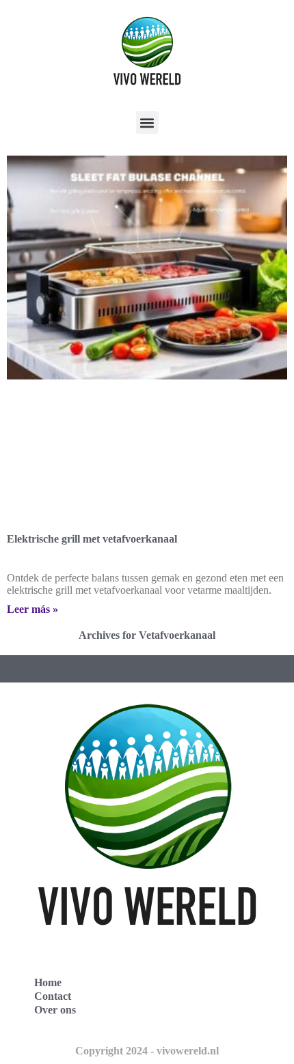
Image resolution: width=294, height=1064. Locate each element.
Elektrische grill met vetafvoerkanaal (92, 539)
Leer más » (32, 609)
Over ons (55, 1010)
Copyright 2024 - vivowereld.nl (147, 1050)
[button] (147, 122)
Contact (52, 996)
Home (48, 982)
